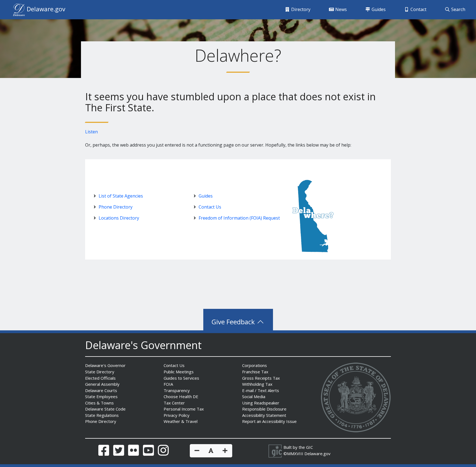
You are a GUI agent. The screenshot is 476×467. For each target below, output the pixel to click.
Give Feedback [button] (234, 321)
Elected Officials (100, 378)
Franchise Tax (255, 371)
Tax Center (174, 403)
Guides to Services (181, 378)
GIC (309, 447)
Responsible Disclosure (264, 409)
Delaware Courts (101, 390)
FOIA (168, 384)
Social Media (253, 396)
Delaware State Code (105, 409)
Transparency (177, 390)
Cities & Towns (99, 403)
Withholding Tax (257, 384)
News (340, 9)
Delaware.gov (317, 453)
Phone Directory (115, 207)
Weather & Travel (181, 421)
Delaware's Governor (105, 365)
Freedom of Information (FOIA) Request (239, 218)
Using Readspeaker (260, 403)
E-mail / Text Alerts (260, 390)
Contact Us (210, 207)
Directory (300, 9)
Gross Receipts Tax (261, 378)
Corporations (254, 365)
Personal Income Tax (184, 409)
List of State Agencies (121, 196)
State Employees (101, 396)
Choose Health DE (181, 396)
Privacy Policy (177, 415)
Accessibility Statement (264, 415)
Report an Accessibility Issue (269, 421)
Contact (417, 9)
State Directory (99, 371)
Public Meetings (179, 371)
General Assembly (102, 384)
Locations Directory (119, 218)
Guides (378, 9)
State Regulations (102, 415)
